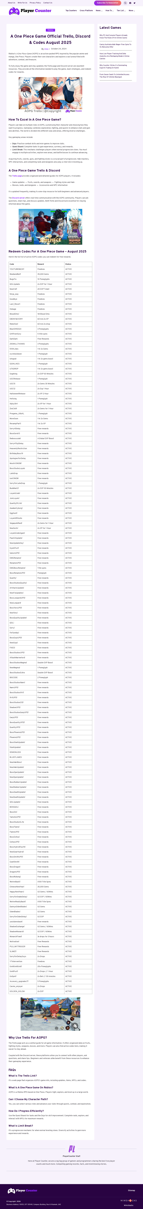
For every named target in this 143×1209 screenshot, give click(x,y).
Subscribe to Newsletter (107, 3)
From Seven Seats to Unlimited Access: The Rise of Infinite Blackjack (114, 76)
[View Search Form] (125, 3)
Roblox (50, 30)
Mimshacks (128, 1205)
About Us (11, 3)
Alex (46, 49)
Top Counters (71, 10)
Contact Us (47, 3)
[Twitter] (134, 3)
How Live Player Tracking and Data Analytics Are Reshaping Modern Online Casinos (114, 56)
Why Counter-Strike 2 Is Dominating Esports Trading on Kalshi (113, 66)
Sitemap (131, 1190)
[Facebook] (130, 3)
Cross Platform (86, 10)
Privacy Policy (35, 3)
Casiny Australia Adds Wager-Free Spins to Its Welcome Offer (115, 46)
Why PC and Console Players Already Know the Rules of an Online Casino (113, 36)
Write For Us (22, 3)
